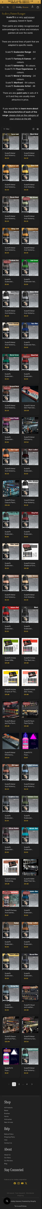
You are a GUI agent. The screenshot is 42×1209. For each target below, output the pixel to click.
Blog (5, 1163)
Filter (7, 129)
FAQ (5, 1140)
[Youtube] (22, 1183)
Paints (6, 1116)
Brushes (7, 1113)
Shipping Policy (9, 1137)
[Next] (32, 1084)
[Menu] (2, 7)
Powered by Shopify (29, 1201)
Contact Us (8, 1143)
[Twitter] (26, 1183)
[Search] (7, 7)
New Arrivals (8, 1122)
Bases (6, 1110)
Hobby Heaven (16, 1201)
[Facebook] (14, 1183)
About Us (7, 1154)
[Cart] (38, 7)
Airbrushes (8, 1119)
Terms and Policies (20, 1206)
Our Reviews (8, 1160)
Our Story (7, 1157)
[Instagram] (18, 1183)
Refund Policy (9, 1134)
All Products (8, 1107)
